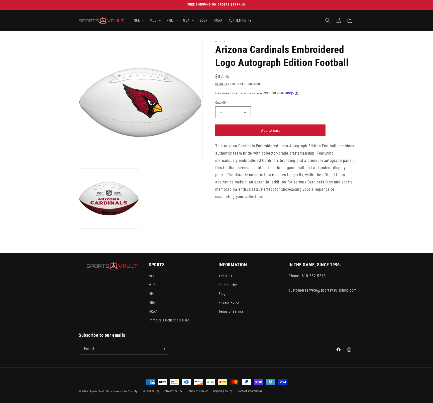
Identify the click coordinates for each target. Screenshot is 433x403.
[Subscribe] (163, 349)
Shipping (221, 84)
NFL (152, 276)
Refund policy (151, 391)
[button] (139, 20)
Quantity (221, 102)
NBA (152, 302)
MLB (152, 285)
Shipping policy (223, 391)
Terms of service (197, 391)
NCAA (153, 311)
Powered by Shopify (125, 391)
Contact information (250, 391)
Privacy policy (173, 391)
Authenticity (228, 285)
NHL (152, 294)
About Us (225, 276)
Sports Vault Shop (100, 391)
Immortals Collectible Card (169, 320)
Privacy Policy (229, 302)
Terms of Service (231, 311)
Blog (222, 294)
